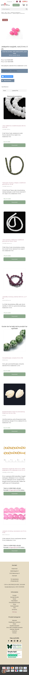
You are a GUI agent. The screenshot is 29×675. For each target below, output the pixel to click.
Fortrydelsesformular (14, 602)
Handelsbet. (14, 600)
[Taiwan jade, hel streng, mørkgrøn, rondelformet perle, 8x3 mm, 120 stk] (14, 167)
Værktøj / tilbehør (14, 629)
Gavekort (14, 631)
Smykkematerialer (14, 625)
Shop (14, 604)
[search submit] (26, 9)
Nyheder (14, 620)
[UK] (27, 1)
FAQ (14, 608)
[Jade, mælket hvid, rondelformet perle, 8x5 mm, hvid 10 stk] (14, 110)
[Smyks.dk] (5, 5)
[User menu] (20, 1)
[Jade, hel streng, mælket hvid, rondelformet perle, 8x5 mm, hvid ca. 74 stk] (14, 225)
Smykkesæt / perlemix (14, 622)
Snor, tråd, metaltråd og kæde (14, 627)
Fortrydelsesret (14, 606)
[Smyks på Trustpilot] (14, 654)
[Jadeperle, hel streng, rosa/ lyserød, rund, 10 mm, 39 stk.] (14, 516)
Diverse (14, 633)
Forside (14, 595)
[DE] (25, 1)
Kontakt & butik (14, 597)
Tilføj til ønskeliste (7, 80)
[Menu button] (27, 5)
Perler (14, 624)
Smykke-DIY (16, 5)
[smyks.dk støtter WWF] (14, 646)
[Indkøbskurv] (24, 5)
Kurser (14, 599)
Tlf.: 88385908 (15, 579)
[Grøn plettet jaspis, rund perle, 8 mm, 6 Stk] (14, 343)
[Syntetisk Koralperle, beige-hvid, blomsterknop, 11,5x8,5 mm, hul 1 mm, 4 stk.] (14, 396)
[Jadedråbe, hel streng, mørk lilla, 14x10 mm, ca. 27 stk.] (14, 282)
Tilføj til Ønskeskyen (8, 76)
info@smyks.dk (13, 490)
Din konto (14, 609)
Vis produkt (15, 145)
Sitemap (14, 612)
